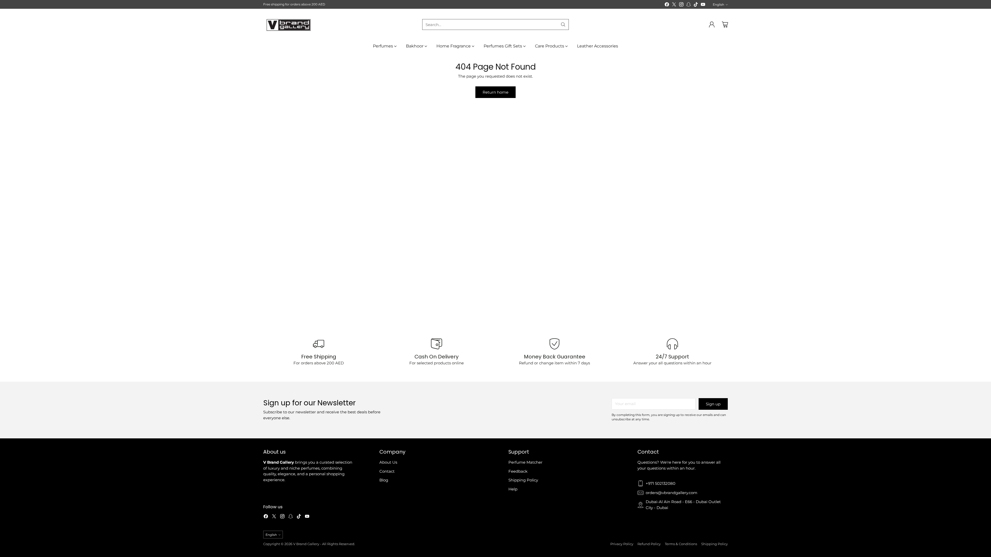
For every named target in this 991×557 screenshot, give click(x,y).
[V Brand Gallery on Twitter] (674, 5)
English (718, 4)
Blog (383, 480)
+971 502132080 (660, 483)
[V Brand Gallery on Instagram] (681, 5)
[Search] (563, 24)
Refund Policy (649, 544)
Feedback (518, 471)
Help (512, 489)
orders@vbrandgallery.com (671, 492)
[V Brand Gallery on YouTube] (703, 5)
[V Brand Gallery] (289, 24)
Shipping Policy (523, 480)
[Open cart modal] (725, 24)
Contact (387, 471)
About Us (388, 462)
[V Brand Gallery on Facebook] (666, 5)
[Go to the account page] (712, 24)
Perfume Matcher (525, 462)
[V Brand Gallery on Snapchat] (688, 5)
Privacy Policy (621, 544)
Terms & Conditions (681, 544)
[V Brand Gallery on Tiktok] (695, 5)
